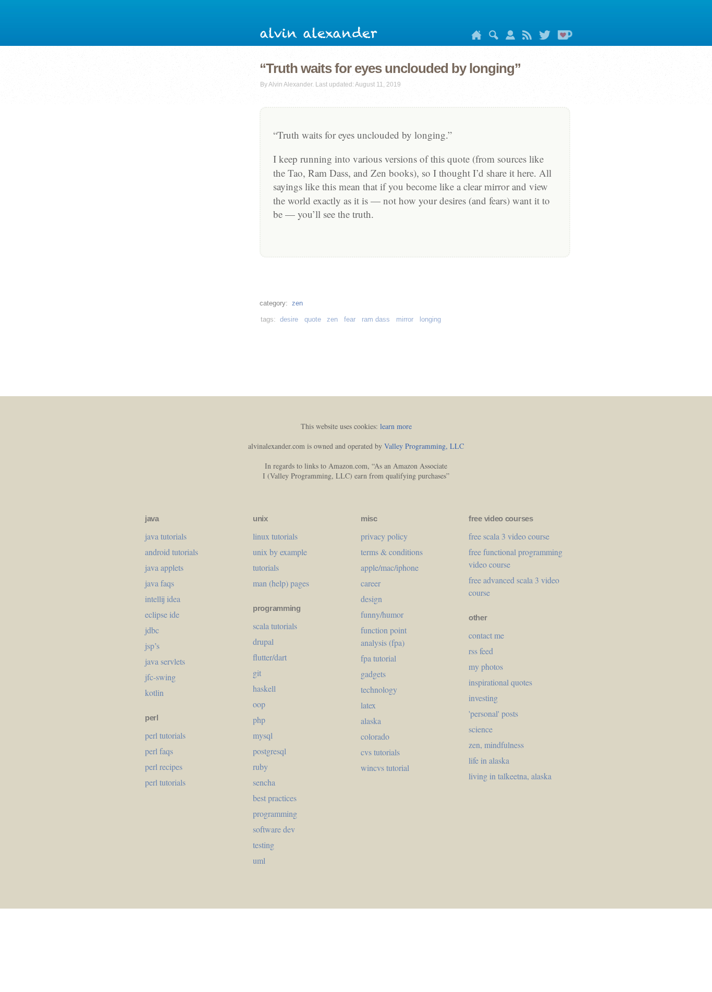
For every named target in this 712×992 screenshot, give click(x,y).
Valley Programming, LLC (424, 446)
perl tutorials (165, 735)
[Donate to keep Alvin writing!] (562, 36)
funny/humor (382, 614)
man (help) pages (281, 583)
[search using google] (491, 36)
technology (379, 689)
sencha (264, 782)
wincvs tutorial (385, 767)
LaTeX (368, 705)
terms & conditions (392, 551)
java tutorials (166, 536)
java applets (164, 567)
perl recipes (163, 766)
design (371, 598)
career (370, 583)
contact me (486, 635)
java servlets (165, 661)
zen (297, 303)
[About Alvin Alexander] (507, 36)
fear (349, 319)
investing (483, 697)
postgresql (269, 750)
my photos (486, 666)
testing (263, 844)
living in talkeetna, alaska (510, 775)
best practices (275, 797)
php (259, 719)
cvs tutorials (380, 751)
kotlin (154, 692)
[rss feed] (524, 36)
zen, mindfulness (496, 744)
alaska (371, 720)
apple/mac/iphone (390, 567)
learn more (396, 426)
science (481, 729)
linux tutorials (275, 536)
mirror (404, 319)
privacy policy (384, 536)
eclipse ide (162, 614)
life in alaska (489, 760)
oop (259, 704)
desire (289, 319)
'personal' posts (493, 713)
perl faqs (159, 750)
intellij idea (162, 598)
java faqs (159, 583)
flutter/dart (270, 657)
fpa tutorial (378, 658)
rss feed (481, 650)
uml (259, 860)
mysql (263, 735)
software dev (274, 829)
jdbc (152, 629)
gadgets (373, 673)
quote (312, 319)
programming (275, 813)
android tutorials (171, 551)
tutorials (266, 567)
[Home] (474, 36)
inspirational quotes (500, 682)
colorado (375, 736)
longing (430, 319)
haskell (264, 688)
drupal (263, 641)
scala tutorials (275, 625)
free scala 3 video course (509, 536)
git (257, 672)
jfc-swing (160, 676)
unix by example (280, 551)
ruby (260, 766)
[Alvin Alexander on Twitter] (542, 36)
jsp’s (152, 645)
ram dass (376, 319)
